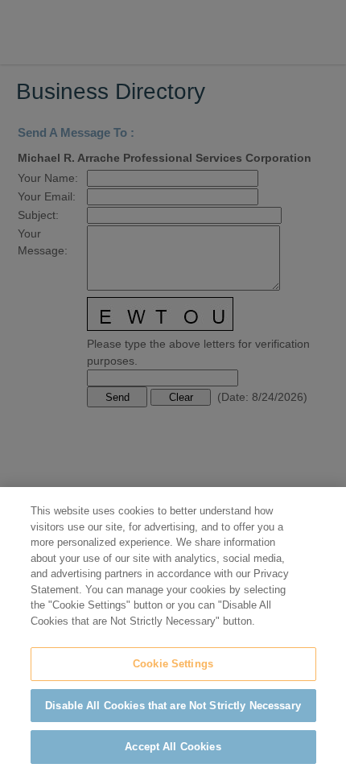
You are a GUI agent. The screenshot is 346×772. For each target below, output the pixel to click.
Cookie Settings (173, 664)
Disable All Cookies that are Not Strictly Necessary (173, 706)
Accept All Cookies (172, 747)
